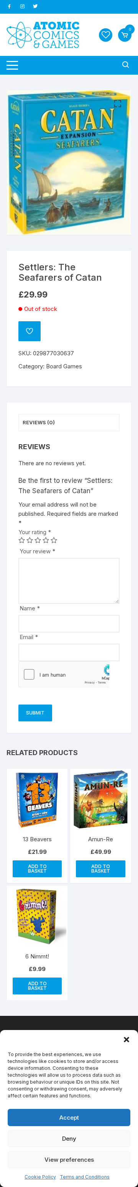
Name (30, 608)
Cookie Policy (40, 1177)
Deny (69, 1138)
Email (29, 637)
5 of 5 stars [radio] (54, 540)
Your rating (34, 532)
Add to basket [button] (37, 868)
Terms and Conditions (85, 1177)
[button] (126, 1039)
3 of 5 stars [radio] (37, 540)
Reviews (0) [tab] (39, 422)
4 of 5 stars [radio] (46, 540)
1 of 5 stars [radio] (21, 540)
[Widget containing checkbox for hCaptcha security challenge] (64, 674)
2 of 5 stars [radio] (29, 540)
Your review (37, 551)
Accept (69, 1117)
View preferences (69, 1159)
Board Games (64, 366)
